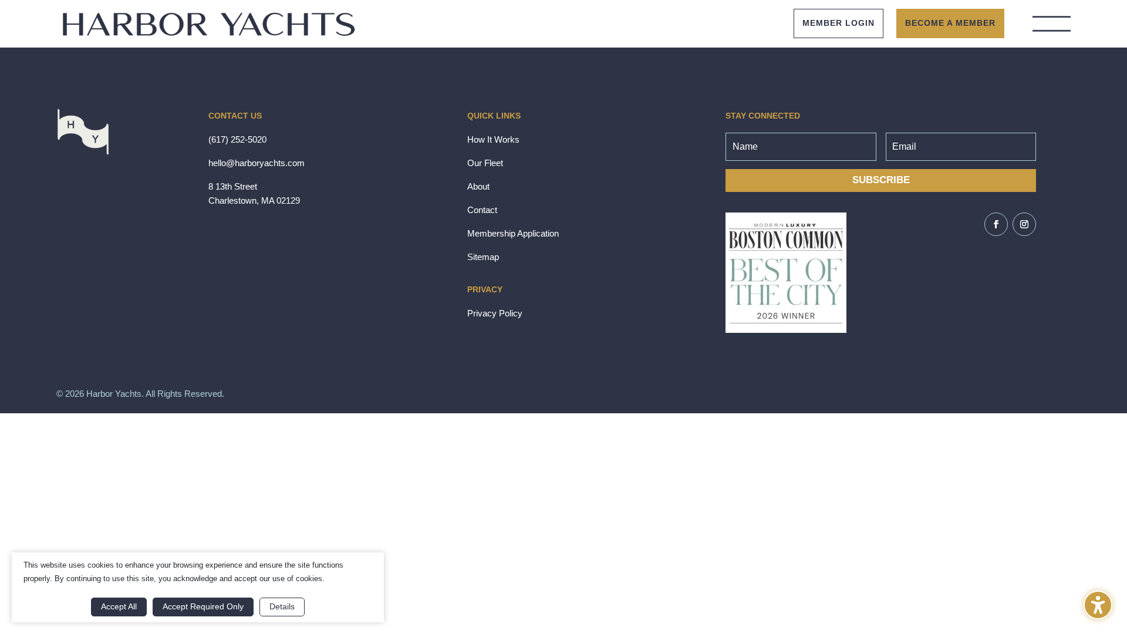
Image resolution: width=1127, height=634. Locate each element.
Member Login (838, 23)
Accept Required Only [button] (203, 606)
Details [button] (282, 606)
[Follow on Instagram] (1024, 224)
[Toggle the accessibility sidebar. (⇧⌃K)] (1098, 605)
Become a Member (950, 23)
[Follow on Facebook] (996, 224)
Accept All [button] (119, 606)
